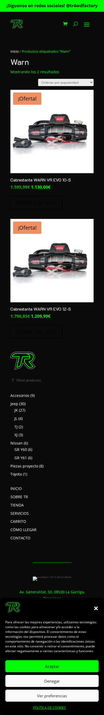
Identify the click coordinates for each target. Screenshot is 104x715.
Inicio (14, 51)
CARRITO (18, 521)
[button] (96, 608)
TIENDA (17, 505)
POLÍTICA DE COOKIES (49, 707)
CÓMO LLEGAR (23, 529)
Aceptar (52, 666)
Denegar (52, 681)
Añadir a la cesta (36, 202)
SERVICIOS (19, 513)
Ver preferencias (52, 695)
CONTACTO (20, 537)
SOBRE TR (19, 496)
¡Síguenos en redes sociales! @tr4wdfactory (52, 6)
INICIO (16, 488)
